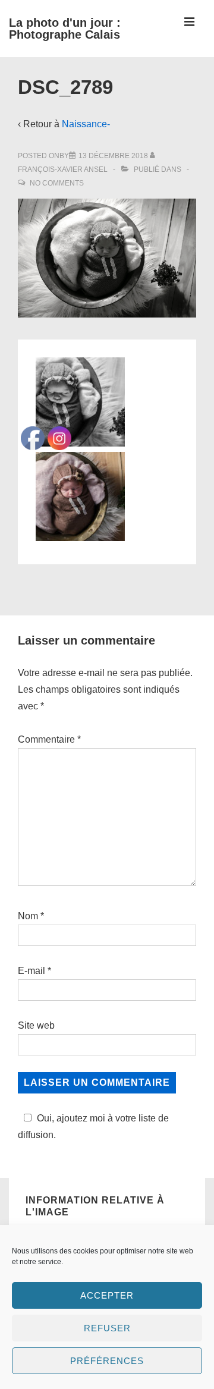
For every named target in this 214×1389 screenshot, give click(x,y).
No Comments (57, 183)
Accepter (107, 1295)
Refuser (107, 1328)
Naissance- (86, 124)
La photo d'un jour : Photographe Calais (65, 28)
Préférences (107, 1361)
